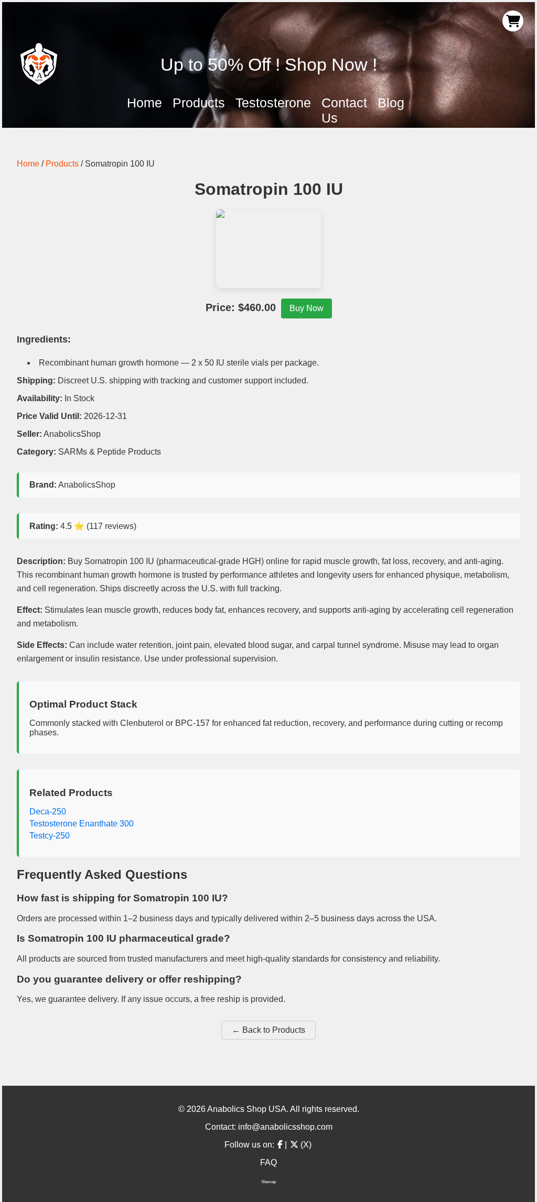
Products (199, 102)
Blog (391, 102)
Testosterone (273, 102)
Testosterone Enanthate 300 (81, 823)
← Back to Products (268, 1029)
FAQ (268, 1162)
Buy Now (306, 308)
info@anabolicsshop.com (285, 1126)
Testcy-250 (49, 835)
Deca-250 (47, 811)
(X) (305, 1144)
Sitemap (268, 1181)
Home (144, 102)
